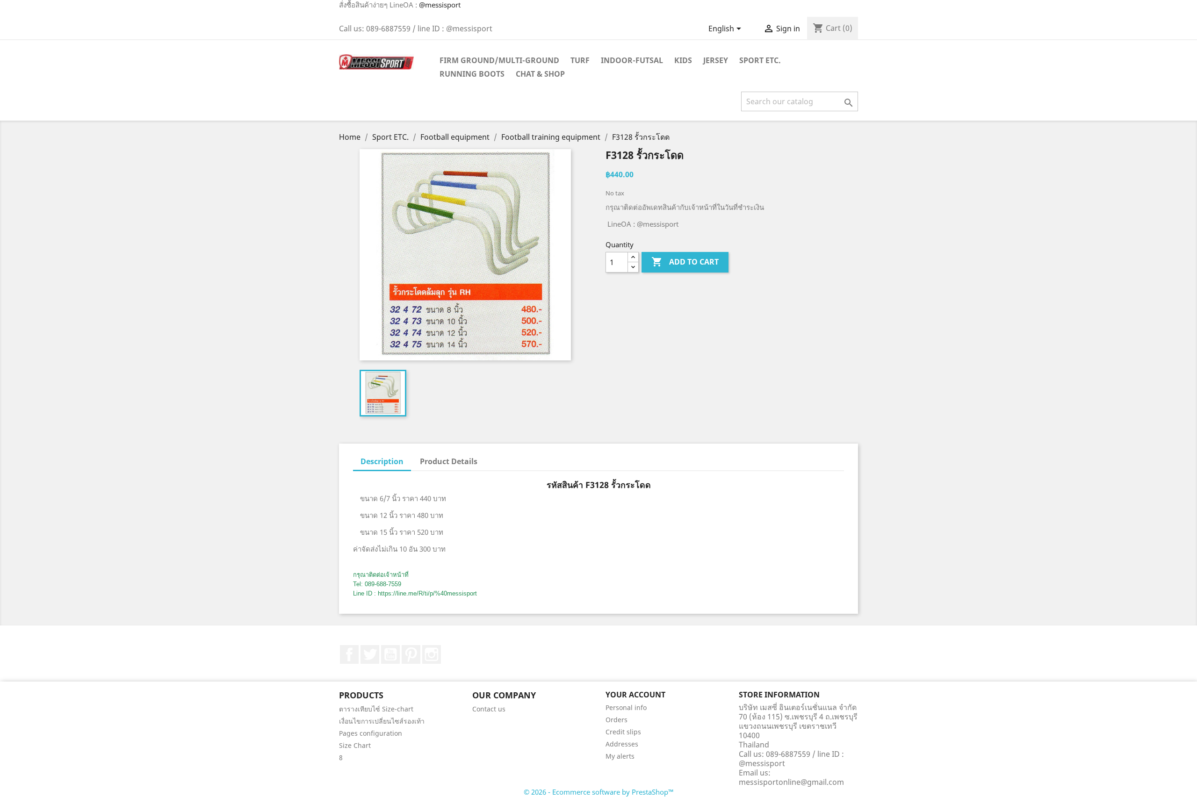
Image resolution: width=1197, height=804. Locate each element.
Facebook (349, 654)
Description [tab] (382, 461)
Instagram (431, 654)
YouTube (390, 654)
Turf (580, 60)
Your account (635, 694)
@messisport (440, 4)
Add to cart (685, 261)
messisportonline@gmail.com (791, 782)
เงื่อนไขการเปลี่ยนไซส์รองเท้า (382, 721)
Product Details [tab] (448, 461)
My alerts (620, 756)
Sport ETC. (760, 60)
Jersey (715, 60)
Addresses (622, 743)
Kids (683, 60)
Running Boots (472, 74)
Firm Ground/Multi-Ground (499, 60)
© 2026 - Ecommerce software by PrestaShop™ (599, 792)
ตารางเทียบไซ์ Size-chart (376, 708)
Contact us (488, 708)
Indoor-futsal (632, 60)
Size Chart (355, 745)
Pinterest (411, 654)
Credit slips (623, 731)
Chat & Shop (540, 74)
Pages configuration (370, 733)
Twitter (370, 654)
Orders (616, 719)
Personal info (626, 707)
